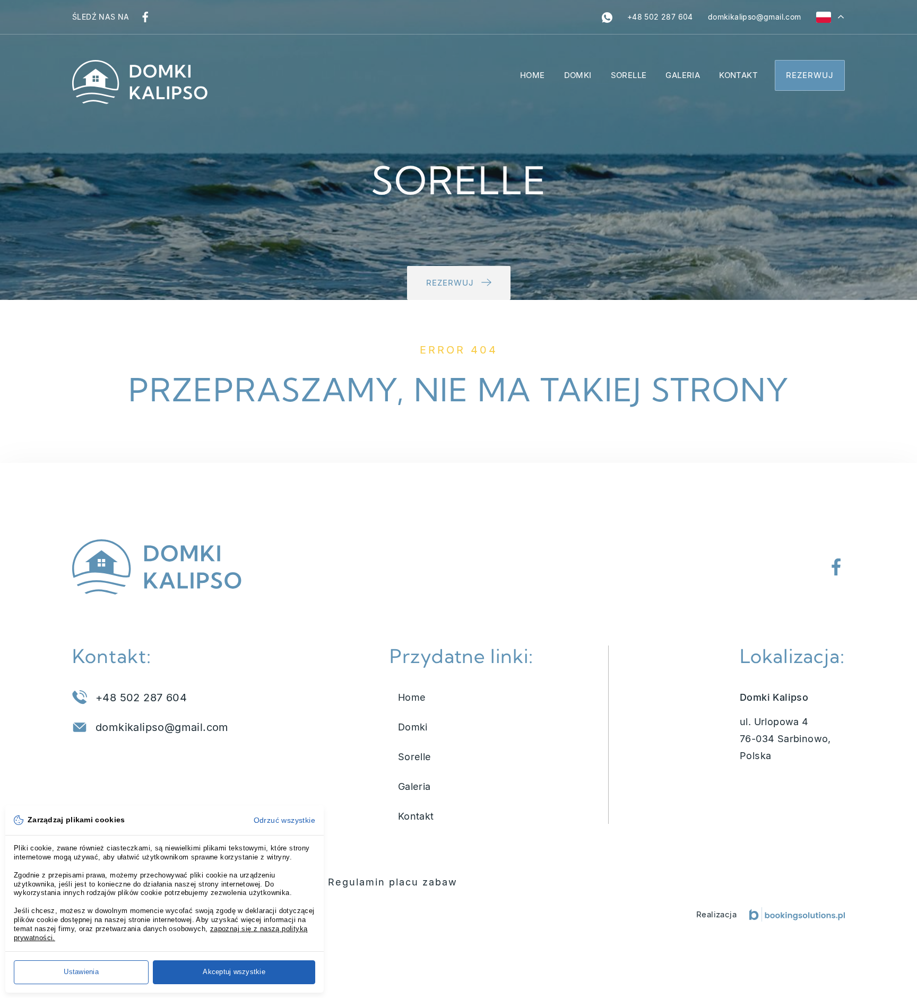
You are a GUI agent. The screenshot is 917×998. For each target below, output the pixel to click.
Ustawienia (81, 972)
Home (532, 75)
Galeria (682, 75)
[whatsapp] (607, 16)
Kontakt (738, 75)
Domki (578, 75)
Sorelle (629, 75)
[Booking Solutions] (797, 914)
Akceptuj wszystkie (234, 972)
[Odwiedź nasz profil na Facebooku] (145, 17)
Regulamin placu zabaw (392, 882)
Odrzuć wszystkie (284, 820)
